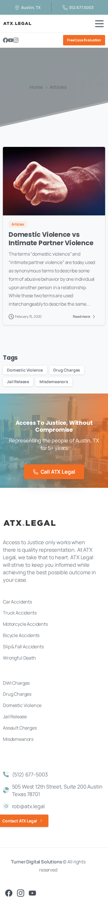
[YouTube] (10, 40)
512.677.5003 (81, 7)
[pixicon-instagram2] (20, 893)
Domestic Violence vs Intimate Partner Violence (51, 239)
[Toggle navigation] (99, 24)
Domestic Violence (25, 370)
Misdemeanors (53, 381)
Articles (58, 87)
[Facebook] (5, 40)
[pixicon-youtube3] (32, 893)
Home (36, 87)
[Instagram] (15, 40)
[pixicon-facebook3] (9, 893)
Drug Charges (66, 370)
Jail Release (18, 381)
